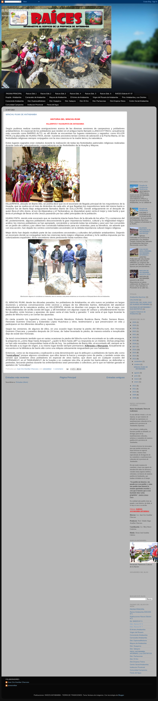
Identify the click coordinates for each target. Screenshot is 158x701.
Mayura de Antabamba (58, 97)
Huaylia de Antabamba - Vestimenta (144, 187)
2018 (134, 343)
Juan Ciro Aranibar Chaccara (18, 682)
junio (136, 376)
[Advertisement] (141, 143)
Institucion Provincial (35, 105)
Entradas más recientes (17, 377)
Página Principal (68, 377)
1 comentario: (58, 369)
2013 (134, 359)
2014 (134, 356)
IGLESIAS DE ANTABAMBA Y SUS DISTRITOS (140, 308)
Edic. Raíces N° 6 (136, 624)
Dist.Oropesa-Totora (117, 101)
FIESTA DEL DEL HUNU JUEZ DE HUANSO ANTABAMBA (141, 303)
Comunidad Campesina (14, 105)
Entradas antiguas (116, 377)
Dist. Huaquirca (55, 101)
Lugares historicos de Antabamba (138, 313)
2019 (134, 340)
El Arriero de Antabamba (79, 97)
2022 (134, 331)
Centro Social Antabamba (138, 101)
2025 (134, 325)
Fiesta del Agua (53, 105)
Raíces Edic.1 (31, 94)
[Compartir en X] (76, 369)
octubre (137, 364)
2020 (134, 337)
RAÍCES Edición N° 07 (123, 94)
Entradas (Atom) (22, 382)
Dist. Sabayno (70, 101)
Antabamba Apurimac (138, 297)
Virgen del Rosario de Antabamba (105, 97)
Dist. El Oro (84, 101)
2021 (134, 334)
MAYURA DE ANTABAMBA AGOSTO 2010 (144, 272)
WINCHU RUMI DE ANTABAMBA (21, 114)
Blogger (121, 695)
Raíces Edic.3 (60, 94)
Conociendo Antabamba (15, 101)
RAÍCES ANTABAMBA (22, 10)
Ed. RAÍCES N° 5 (136, 621)
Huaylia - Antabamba (13, 97)
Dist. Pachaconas (99, 101)
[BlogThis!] (73, 369)
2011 (134, 389)
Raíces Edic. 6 (105, 94)
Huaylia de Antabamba (143, 209)
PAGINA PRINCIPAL (14, 94)
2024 (134, 328)
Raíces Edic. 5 (90, 94)
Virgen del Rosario (136, 632)
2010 (134, 392)
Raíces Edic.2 (45, 94)
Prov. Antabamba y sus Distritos (134, 97)
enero (136, 382)
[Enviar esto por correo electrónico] (71, 369)
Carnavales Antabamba (138, 638)
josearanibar (12, 685)
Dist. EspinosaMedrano (36, 101)
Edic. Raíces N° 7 (136, 627)
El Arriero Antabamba (137, 629)
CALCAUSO (134, 300)
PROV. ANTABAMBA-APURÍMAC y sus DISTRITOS (141, 652)
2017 (134, 346)
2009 (134, 395)
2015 (134, 353)
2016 (134, 349)
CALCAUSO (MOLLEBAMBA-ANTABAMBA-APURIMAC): (145, 252)
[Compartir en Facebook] (78, 369)
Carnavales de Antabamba (35, 97)
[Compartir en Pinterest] (80, 369)
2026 (134, 322)
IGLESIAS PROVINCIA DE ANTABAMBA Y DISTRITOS (145, 231)
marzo (136, 379)
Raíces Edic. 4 (75, 94)
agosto (137, 373)
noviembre (138, 361)
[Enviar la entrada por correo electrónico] (67, 369)
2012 (134, 386)
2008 (134, 398)
